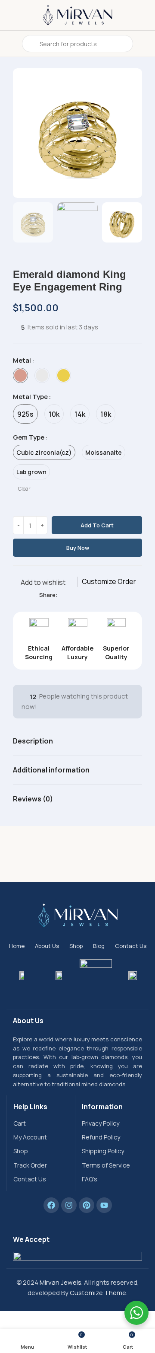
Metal (22, 360)
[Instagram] (69, 1205)
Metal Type (30, 396)
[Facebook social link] (63, 595)
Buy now (77, 548)
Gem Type (28, 437)
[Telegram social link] (102, 595)
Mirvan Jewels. (61, 1282)
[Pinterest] (86, 1205)
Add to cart (97, 525)
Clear (24, 488)
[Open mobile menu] (10, 43)
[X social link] (73, 595)
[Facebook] (51, 1205)
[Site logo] (77, 14)
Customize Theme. (98, 1292)
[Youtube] (104, 1205)
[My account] (145, 43)
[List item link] (40, 1123)
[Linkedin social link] (92, 595)
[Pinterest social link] (82, 595)
